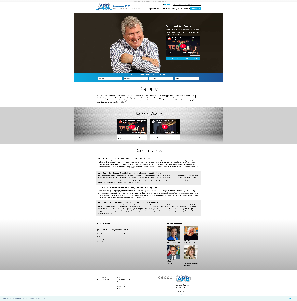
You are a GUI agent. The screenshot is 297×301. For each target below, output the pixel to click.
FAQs (118, 288)
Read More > (126, 102)
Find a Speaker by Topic (103, 279)
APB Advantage (121, 284)
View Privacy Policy (180, 294)
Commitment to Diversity (123, 279)
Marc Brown (187, 240)
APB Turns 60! (184, 8)
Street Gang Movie (102, 239)
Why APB (161, 8)
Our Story (119, 277)
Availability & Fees (192, 58)
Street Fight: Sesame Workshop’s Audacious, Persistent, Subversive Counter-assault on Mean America (112, 230)
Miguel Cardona (171, 260)
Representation (121, 286)
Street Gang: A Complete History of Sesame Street (111, 234)
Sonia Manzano (171, 240)
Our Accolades (121, 281)
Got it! (289, 298)
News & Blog (171, 8)
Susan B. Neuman (189, 260)
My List (161, 4)
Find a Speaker (149, 8)
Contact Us (195, 8)
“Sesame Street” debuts (103, 242)
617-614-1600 (167, 4)
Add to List (174, 58)
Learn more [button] (41, 298)
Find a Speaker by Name (103, 277)
